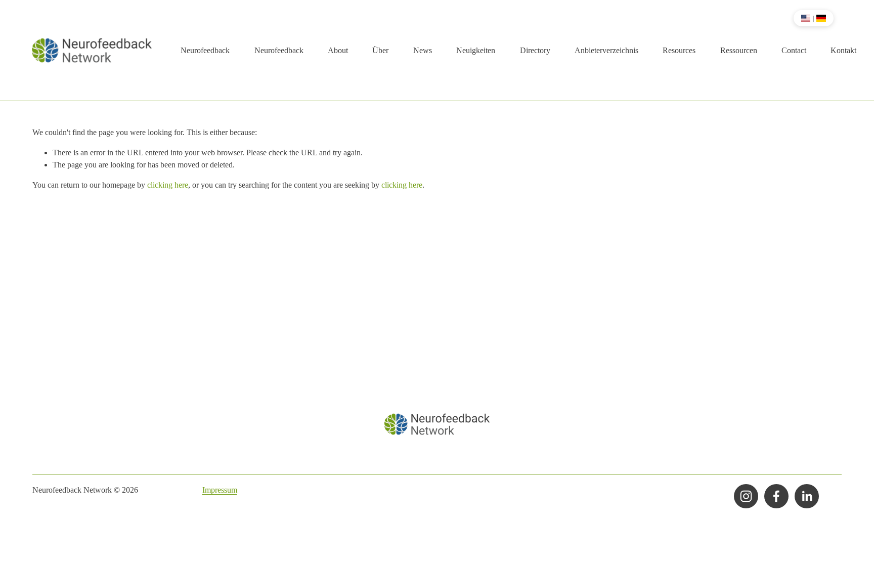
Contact (793, 50)
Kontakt (843, 50)
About (338, 50)
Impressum (219, 490)
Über (380, 50)
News (422, 50)
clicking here (167, 185)
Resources (679, 50)
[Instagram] (746, 496)
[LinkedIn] (807, 496)
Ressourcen (738, 50)
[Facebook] (776, 496)
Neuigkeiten (475, 50)
